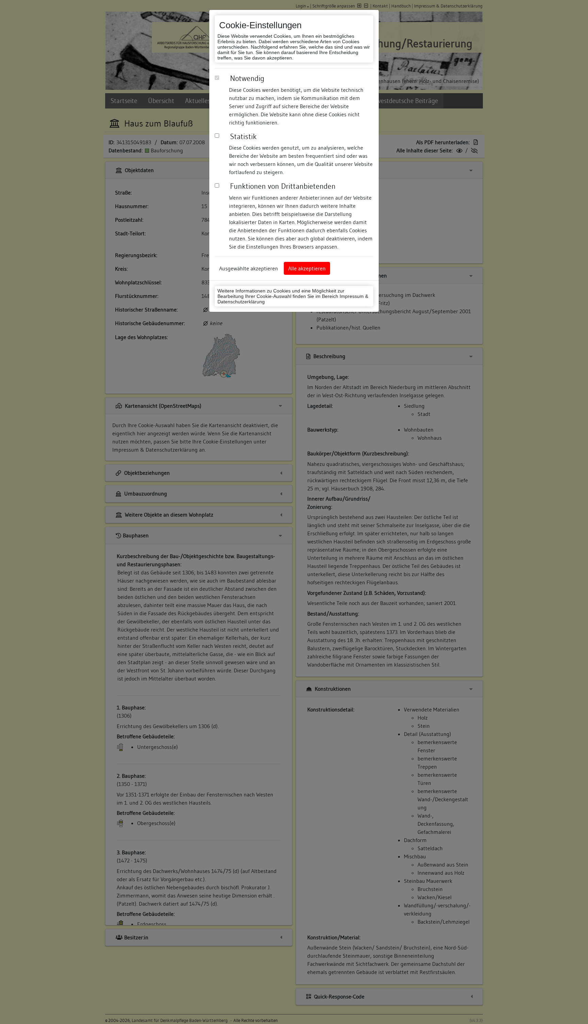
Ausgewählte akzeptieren (248, 268)
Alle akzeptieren (307, 268)
